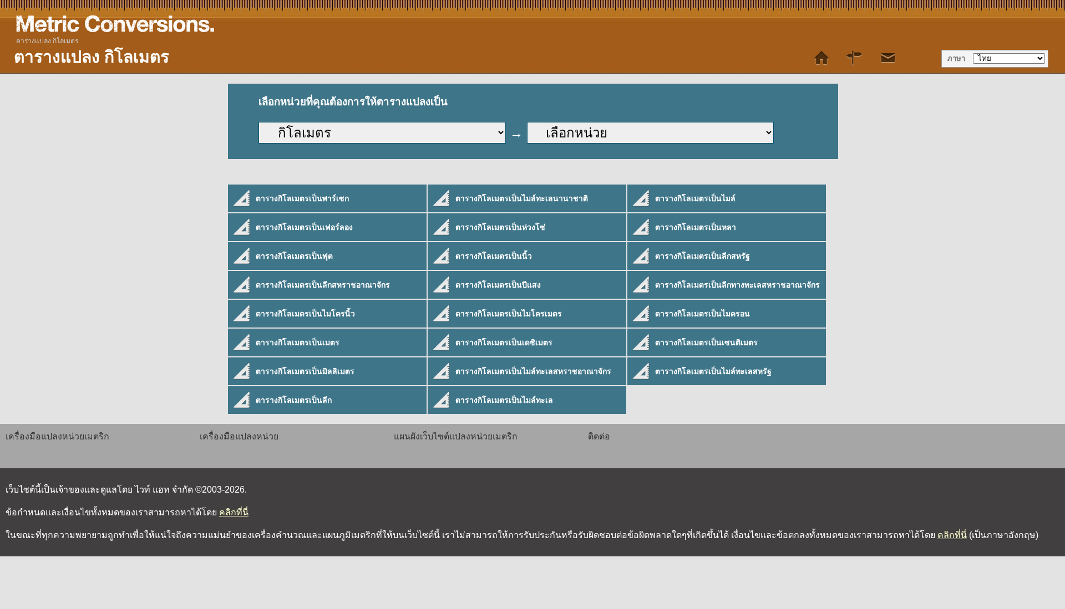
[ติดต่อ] (888, 58)
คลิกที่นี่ (233, 512)
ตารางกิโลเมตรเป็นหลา (695, 227)
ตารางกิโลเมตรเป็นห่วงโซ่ (500, 227)
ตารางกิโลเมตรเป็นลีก (294, 400)
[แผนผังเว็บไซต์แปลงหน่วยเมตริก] (855, 58)
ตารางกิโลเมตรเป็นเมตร (297, 342)
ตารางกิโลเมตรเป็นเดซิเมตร (503, 342)
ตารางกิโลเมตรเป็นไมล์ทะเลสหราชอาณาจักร (533, 371)
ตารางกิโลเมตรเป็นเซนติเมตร (706, 342)
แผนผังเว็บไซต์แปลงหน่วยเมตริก (456, 436)
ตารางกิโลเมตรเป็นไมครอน (702, 313)
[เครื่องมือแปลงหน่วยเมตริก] (821, 58)
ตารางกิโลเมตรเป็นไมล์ (695, 198)
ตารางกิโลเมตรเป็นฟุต (294, 256)
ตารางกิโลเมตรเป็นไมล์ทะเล (504, 400)
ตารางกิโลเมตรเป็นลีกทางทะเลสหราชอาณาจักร (737, 284)
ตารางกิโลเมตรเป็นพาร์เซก (302, 198)
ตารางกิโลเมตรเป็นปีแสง (498, 284)
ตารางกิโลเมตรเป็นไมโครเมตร (508, 313)
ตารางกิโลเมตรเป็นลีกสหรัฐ (702, 256)
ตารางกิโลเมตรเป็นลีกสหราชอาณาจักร (323, 284)
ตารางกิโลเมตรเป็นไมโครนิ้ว (305, 313)
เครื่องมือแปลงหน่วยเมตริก (57, 436)
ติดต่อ (599, 436)
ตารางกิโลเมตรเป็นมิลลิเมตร (305, 371)
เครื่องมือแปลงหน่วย (239, 436)
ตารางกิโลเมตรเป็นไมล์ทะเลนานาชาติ (521, 198)
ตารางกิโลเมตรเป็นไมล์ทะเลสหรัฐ (713, 371)
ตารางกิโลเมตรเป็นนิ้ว (493, 256)
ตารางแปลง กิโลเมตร (47, 41)
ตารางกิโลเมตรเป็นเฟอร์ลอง (304, 227)
